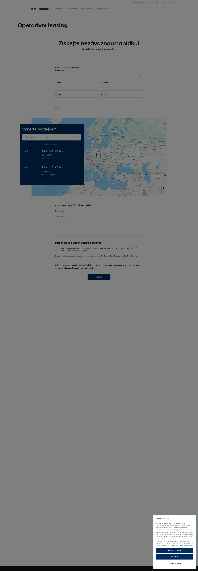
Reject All (174, 557)
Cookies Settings (175, 563)
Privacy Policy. (188, 546)
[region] (174, 542)
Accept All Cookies (175, 551)
